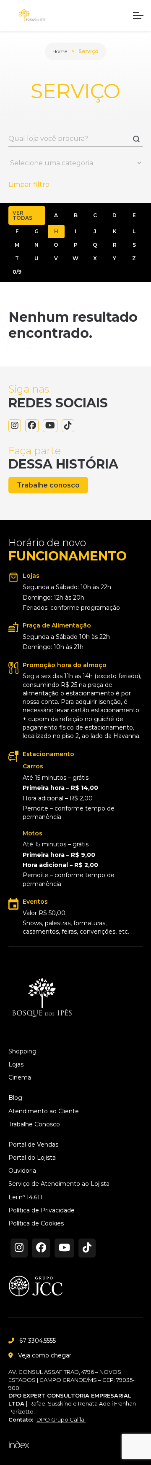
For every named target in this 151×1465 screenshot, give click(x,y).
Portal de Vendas (33, 1144)
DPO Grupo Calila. (61, 1419)
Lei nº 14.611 (25, 1197)
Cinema (19, 1077)
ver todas (22, 215)
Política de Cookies (36, 1223)
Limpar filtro (28, 184)
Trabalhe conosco (48, 485)
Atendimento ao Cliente (43, 1111)
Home (59, 51)
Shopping (22, 1051)
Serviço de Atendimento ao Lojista (58, 1184)
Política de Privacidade (41, 1210)
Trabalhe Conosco (34, 1124)
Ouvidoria (22, 1170)
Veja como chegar (44, 1355)
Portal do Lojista (32, 1157)
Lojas (15, 1064)
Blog (15, 1097)
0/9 (17, 272)
